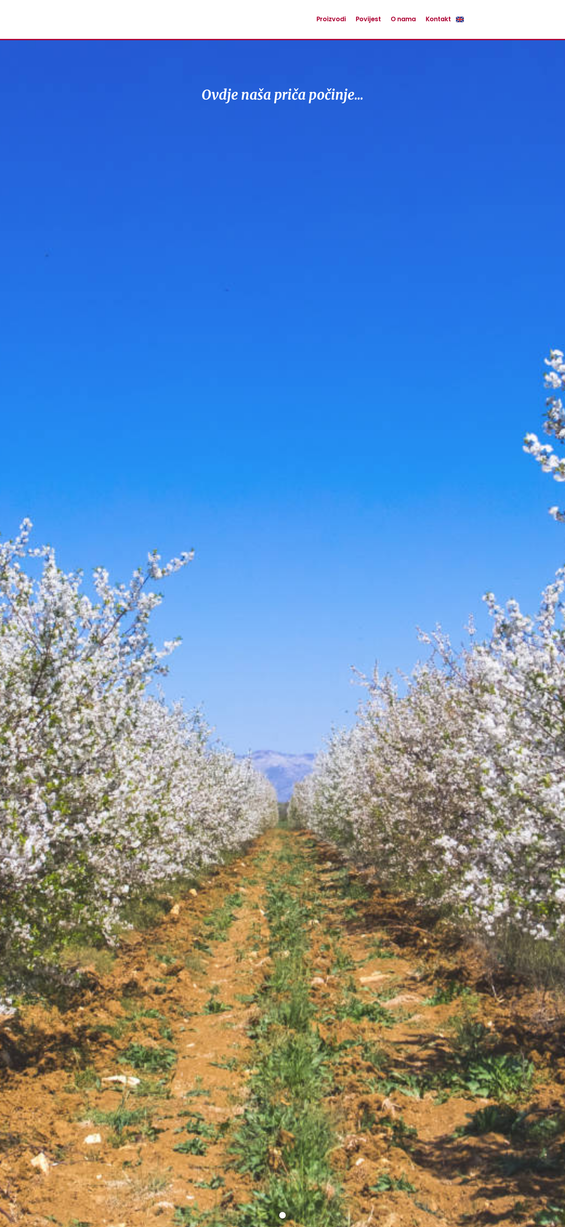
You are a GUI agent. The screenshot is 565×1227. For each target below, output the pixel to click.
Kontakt (438, 19)
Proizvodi (331, 19)
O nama (403, 19)
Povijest (368, 19)
